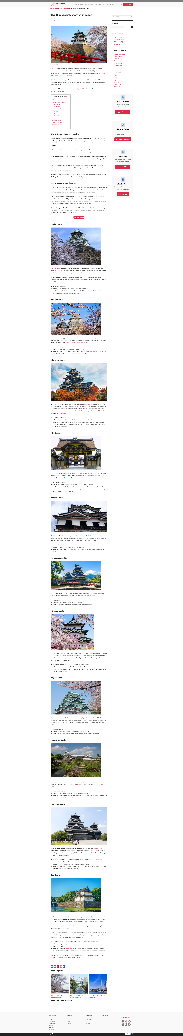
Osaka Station (95, 291)
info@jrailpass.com (127, 0)
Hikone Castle (56, 113)
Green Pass (52, 1021)
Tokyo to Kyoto (118, 56)
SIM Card (88, 1023)
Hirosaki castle (56, 118)
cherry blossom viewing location (77, 273)
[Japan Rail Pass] (57, 4)
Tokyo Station (69, 948)
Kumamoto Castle (57, 125)
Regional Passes (88, 4)
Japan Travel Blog (64, 8)
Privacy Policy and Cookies (96, 1033)
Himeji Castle (56, 107)
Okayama (89, 404)
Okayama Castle (56, 109)
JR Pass (51, 1019)
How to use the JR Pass (120, 37)
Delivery (52, 1027)
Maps (69, 1021)
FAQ (117, 4)
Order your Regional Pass (123, 139)
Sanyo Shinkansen (94, 351)
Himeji (97, 338)
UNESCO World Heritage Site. (80, 342)
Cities (115, 77)
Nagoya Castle (56, 120)
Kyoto (65, 473)
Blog (121, 4)
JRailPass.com (54, 8)
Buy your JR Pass (79, 217)
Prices (51, 1025)
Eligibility (52, 1029)
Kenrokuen (80, 784)
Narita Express (118, 63)
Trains (115, 75)
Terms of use (117, 1033)
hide (66, 96)
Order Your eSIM (122, 194)
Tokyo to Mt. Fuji (118, 42)
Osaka (89, 273)
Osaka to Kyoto (118, 61)
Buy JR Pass (128, 4)
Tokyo (73, 937)
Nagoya (84, 718)
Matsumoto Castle (57, 116)
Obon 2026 (117, 44)
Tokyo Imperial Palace (76, 919)
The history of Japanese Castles (61, 100)
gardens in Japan (60, 413)
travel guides (60, 957)
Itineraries (116, 82)
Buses (69, 1023)
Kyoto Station (69, 487)
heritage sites (82, 177)
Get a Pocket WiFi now (123, 167)
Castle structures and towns (60, 102)
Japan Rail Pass (78, 4)
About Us (85, 1033)
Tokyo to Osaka (118, 58)
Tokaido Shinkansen (119, 54)
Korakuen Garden (83, 411)
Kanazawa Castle (57, 122)
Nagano (67, 593)
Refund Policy (104, 1033)
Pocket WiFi (88, 1019)
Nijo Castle (55, 111)
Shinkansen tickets (119, 39)
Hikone (64, 536)
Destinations (55, 64)
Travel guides (117, 84)
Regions (116, 80)
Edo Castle (55, 127)
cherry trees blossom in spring (88, 595)
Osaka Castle (56, 104)
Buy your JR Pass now (123, 112)
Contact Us (89, 1033)
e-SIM (87, 1021)
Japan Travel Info (99, 4)
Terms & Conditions (111, 1033)
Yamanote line (118, 65)
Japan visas (117, 86)
